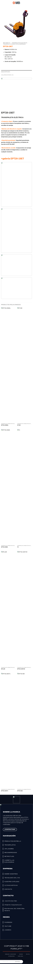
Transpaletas (10, 845)
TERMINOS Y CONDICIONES (10, 954)
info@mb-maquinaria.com (13, 905)
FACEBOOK (8, 922)
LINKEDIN (7, 930)
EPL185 (3, 669)
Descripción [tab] (5, 71)
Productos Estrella (12, 841)
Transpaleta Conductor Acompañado (14, 44)
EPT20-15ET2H (21, 669)
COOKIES (21, 954)
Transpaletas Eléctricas (19, 42)
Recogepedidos (10, 852)
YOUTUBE (7, 926)
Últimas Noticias (10, 885)
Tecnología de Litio (12, 877)
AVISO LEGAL (20, 956)
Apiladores (9, 848)
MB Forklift (6, 42)
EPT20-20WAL (4, 425)
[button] (2, 3)
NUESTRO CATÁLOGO (11, 881)
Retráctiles (9, 856)
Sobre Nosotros (11, 874)
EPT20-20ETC (4, 790)
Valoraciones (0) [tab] (7, 75)
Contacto (8, 889)
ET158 (18, 425)
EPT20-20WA (4, 547)
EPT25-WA (20, 790)
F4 (18, 547)
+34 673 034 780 (10, 901)
